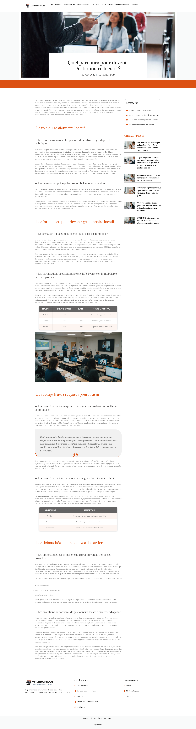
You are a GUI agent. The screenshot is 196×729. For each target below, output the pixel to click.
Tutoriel (136, 5)
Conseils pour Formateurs (76, 5)
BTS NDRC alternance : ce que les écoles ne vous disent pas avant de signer (148, 220)
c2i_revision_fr (108, 74)
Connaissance (55, 5)
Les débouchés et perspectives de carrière (144, 124)
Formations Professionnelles (115, 5)
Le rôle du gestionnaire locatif (140, 110)
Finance (95, 5)
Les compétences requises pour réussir (143, 120)
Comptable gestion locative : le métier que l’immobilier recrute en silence (149, 178)
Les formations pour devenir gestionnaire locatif (144, 115)
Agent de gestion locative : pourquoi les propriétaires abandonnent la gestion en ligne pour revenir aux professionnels (148, 163)
